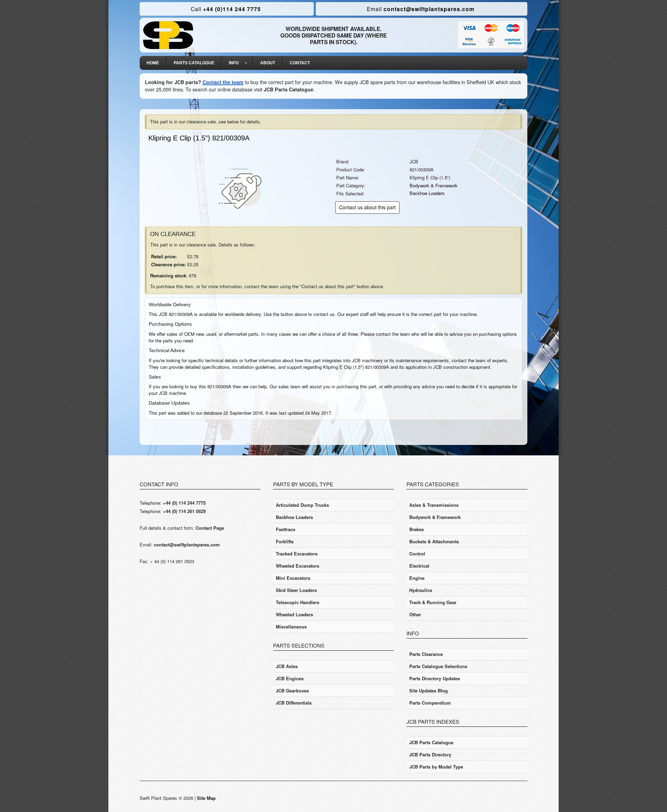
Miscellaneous (291, 626)
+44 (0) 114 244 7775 (184, 503)
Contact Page (210, 528)
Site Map (206, 798)
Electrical (419, 565)
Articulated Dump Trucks (302, 505)
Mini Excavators (293, 578)
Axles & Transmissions (434, 505)
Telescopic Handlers (297, 602)
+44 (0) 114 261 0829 (184, 511)
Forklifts (285, 541)
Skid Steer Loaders (296, 590)
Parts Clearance (426, 654)
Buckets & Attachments (434, 541)
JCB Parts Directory (430, 754)
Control (417, 553)
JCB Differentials (294, 702)
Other (415, 614)
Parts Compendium (430, 702)
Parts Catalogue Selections (438, 666)
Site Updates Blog (428, 690)
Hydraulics (420, 590)
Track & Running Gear (432, 602)
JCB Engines (290, 678)
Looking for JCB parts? (173, 82)
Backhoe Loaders (427, 193)
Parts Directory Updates (434, 678)
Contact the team (223, 82)
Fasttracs (285, 529)
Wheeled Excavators (297, 565)
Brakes (416, 529)
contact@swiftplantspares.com (421, 9)
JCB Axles (287, 666)
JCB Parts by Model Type (436, 766)
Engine (417, 578)
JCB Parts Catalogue (288, 89)
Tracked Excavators (297, 553)
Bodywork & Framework (434, 185)
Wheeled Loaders (294, 614)
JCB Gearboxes (292, 690)
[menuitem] (153, 63)
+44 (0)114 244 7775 (226, 9)
